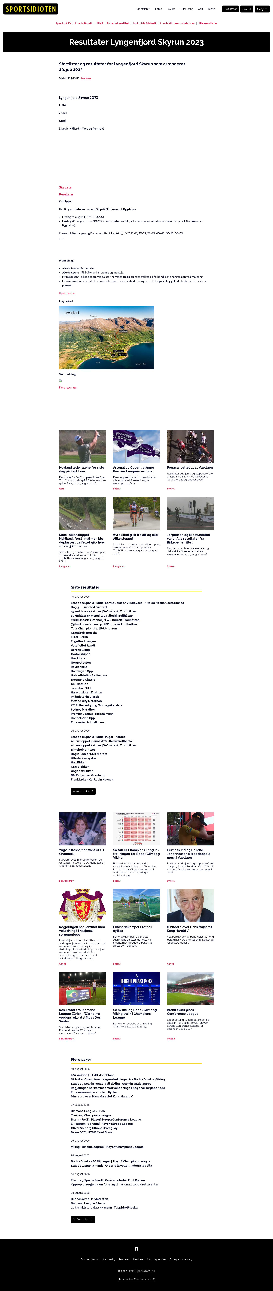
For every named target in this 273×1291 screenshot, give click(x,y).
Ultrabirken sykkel (84, 758)
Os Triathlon (79, 684)
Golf (200, 8)
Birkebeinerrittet (118, 23)
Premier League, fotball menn (92, 713)
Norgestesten (81, 662)
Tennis (211, 8)
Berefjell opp (80, 649)
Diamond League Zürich (88, 1111)
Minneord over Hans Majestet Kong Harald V (102, 1096)
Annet (62, 964)
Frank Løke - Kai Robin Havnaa (92, 779)
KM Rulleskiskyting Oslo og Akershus (96, 705)
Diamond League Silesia (88, 1203)
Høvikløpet (79, 658)
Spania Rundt (83, 23)
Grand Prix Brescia (84, 632)
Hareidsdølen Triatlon (86, 692)
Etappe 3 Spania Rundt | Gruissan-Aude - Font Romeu (108, 1180)
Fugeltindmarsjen (83, 641)
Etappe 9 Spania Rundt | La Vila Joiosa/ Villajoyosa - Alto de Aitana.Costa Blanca (127, 602)
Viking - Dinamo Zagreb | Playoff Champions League (107, 1146)
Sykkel (172, 8)
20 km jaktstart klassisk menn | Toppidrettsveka (104, 1207)
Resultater (230, 8)
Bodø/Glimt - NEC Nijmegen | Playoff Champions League (110, 1161)
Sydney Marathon (83, 709)
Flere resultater (68, 387)
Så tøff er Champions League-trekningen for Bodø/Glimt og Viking (118, 1079)
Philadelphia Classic (85, 696)
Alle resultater (207, 23)
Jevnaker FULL (81, 688)
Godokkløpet (80, 654)
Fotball (159, 8)
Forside (85, 1259)
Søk (245, 9)
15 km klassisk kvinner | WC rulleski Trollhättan (103, 611)
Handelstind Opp (83, 718)
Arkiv (149, 1259)
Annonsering (109, 1259)
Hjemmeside (67, 293)
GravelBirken (80, 766)
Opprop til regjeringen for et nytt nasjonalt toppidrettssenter (114, 1184)
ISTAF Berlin (79, 637)
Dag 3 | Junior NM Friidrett (89, 607)
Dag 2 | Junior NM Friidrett (89, 754)
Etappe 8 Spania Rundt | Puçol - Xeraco (98, 736)
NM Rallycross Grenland (87, 775)
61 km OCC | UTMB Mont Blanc (92, 1132)
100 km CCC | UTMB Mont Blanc (92, 1075)
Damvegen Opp (82, 671)
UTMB (99, 23)
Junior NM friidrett (144, 23)
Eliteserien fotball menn (88, 722)
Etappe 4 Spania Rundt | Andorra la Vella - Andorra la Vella (111, 1165)
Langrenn (64, 566)
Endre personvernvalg (181, 1259)
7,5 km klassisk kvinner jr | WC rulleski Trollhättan (105, 620)
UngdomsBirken (82, 771)
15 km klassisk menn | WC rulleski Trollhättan (102, 615)
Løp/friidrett (143, 8)
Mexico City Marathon (86, 701)
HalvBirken (78, 762)
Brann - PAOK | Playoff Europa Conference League (106, 1119)
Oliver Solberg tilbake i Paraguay (94, 1128)
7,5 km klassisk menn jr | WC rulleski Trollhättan (104, 624)
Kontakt (95, 1259)
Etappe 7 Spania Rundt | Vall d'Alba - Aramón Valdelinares (111, 1083)
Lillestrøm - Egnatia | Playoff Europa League (102, 1123)
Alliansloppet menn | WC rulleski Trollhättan (102, 741)
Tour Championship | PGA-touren (94, 628)
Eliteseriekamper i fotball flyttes (94, 1092)
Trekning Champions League (91, 1115)
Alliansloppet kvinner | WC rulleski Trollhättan (103, 745)
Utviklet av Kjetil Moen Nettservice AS (136, 1279)
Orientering (186, 8)
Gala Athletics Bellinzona (89, 675)
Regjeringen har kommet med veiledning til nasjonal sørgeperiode (118, 1088)
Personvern (124, 1259)
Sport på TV (63, 23)
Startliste (65, 187)
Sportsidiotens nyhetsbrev (177, 23)
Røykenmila (79, 666)
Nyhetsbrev (160, 1259)
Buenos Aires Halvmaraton (89, 1199)
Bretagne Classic (83, 679)
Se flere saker (81, 1219)
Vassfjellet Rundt (83, 645)
